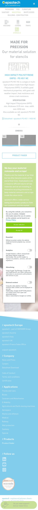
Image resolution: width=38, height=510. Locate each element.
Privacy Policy (11, 220)
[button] (19, 224)
